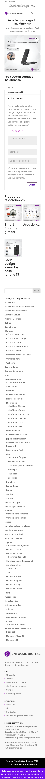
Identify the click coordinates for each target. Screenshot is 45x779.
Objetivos (9, 542)
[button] (36, 39)
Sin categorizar (11, 601)
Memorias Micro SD (15, 636)
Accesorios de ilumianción (18, 442)
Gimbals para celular (16, 518)
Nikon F (11, 572)
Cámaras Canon (14, 342)
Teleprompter (10, 613)
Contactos (11, 712)
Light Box (10, 482)
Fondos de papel (12, 502)
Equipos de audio (12, 379)
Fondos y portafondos (14, 506)
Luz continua (12, 486)
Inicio (8, 28)
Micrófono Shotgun (17, 406)
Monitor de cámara (13, 530)
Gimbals (8, 510)
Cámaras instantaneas (17, 346)
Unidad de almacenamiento (17, 628)
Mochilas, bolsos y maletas (17, 526)
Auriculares (11, 386)
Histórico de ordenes (16, 686)
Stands (9, 498)
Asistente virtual (12, 314)
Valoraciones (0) (16, 92)
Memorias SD (12, 640)
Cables (7, 323)
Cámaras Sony (13, 359)
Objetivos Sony (13, 584)
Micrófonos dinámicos (18, 414)
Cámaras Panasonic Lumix (18, 354)
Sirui (8, 593)
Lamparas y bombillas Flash (21, 465)
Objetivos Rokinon (14, 576)
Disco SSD (10, 632)
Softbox (10, 494)
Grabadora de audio (16, 394)
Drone (7, 375)
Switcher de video (12, 605)
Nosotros (10, 704)
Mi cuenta (10, 675)
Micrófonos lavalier (17, 418)
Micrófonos (11, 403)
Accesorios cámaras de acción (19, 306)
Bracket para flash (15, 450)
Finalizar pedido (13, 693)
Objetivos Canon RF (17, 557)
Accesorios (9, 302)
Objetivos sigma (14, 580)
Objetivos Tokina (14, 588)
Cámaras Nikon (13, 350)
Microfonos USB (15, 422)
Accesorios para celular (22, 28)
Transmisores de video (15, 617)
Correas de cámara (13, 371)
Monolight (12, 469)
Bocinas (10, 390)
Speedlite (12, 478)
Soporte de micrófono (16, 434)
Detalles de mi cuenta (16, 682)
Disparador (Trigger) (17, 457)
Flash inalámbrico (16, 461)
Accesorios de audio (16, 382)
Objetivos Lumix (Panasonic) (19, 561)
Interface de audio (15, 399)
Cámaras (8, 331)
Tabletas (8, 609)
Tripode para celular (15, 624)
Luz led (9, 490)
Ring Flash (12, 473)
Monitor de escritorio (14, 534)
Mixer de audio (13, 430)
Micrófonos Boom (16, 410)
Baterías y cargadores (15, 319)
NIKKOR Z (12, 568)
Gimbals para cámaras (17, 513)
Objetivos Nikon (13, 565)
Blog (8, 708)
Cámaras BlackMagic (16, 338)
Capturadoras (11, 367)
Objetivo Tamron (14, 549)
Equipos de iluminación (15, 439)
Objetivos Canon (14, 553)
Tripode (8, 621)
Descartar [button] (38, 777)
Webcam (10, 363)
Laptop (7, 522)
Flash (8, 454)
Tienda (9, 678)
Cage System (10, 327)
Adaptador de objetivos (17, 545)
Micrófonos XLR (15, 426)
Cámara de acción (15, 334)
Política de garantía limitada (19, 715)
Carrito (9, 690)
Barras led (11, 446)
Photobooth (10, 597)
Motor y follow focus (14, 538)
